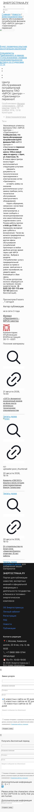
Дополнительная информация (16, 782)
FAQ (5, 620)
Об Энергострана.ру (13, 607)
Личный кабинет (11, 611)
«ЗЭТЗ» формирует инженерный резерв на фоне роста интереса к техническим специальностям (12, 404)
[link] (4, 12)
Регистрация (9, 616)
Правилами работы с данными (19, 724)
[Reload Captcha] (2, 786)
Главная (6, 14)
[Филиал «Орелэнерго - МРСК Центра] (6, 330)
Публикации (9, 628)
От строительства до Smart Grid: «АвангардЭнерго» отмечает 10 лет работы (13, 551)
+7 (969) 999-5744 (15, 652)
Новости (16, 14)
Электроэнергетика (12, 16)
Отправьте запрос (12, 564)
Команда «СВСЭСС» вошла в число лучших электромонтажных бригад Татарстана (13, 484)
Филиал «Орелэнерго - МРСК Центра (13, 105)
